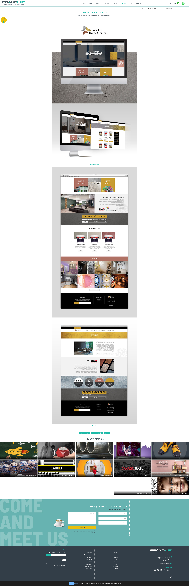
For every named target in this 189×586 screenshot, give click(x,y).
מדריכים (91, 3)
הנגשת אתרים (89, 563)
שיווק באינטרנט (89, 561)
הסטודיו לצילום (89, 568)
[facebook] (171, 570)
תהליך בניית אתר (88, 566)
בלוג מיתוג (99, 3)
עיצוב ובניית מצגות (88, 564)
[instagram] (164, 570)
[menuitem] (82, 552)
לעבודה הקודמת (96, 433)
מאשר (71, 583)
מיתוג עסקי (138, 3)
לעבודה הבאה (85, 433)
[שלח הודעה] (183, 3)
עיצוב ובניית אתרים (88, 557)
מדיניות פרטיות (115, 570)
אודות (130, 3)
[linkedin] (167, 570)
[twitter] (161, 570)
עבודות (124, 3)
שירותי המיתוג (115, 3)
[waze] (171, 577)
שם (125, 513)
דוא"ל (124, 523)
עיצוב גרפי (90, 555)
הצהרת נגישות (115, 566)
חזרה (108, 433)
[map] (155, 570)
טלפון (125, 518)
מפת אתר (116, 568)
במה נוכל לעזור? (91, 513)
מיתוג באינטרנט (89, 559)
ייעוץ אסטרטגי (89, 552)
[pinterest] (158, 570)
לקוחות (107, 3)
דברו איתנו (82, 527)
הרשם (48, 555)
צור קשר (83, 3)
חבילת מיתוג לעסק (88, 554)
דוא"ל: (63, 555)
